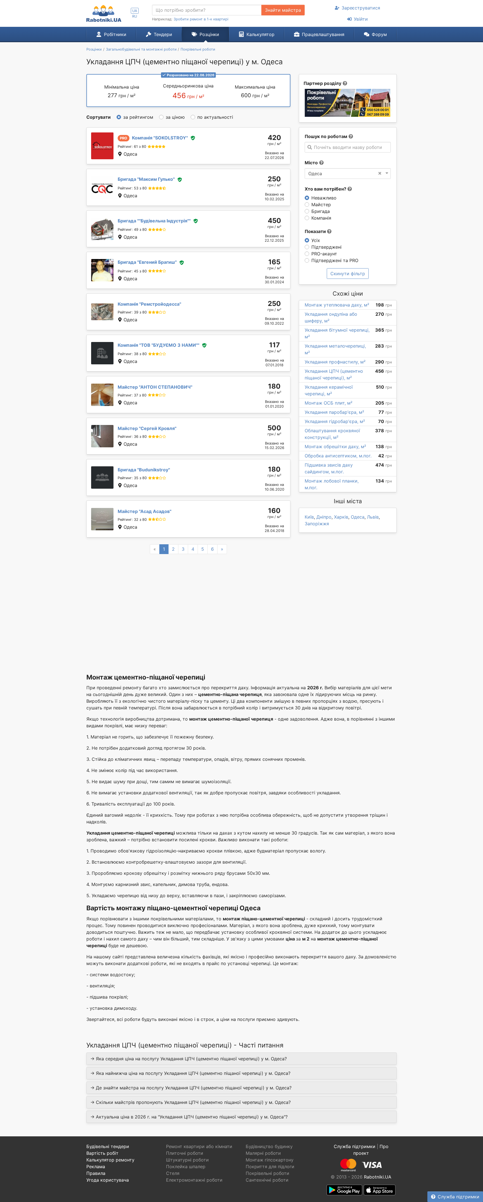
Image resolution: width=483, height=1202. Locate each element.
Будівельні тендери (107, 1146)
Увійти (361, 19)
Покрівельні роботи (267, 1173)
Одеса (357, 517)
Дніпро (324, 517)
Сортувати (98, 117)
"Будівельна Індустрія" (154, 221)
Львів (373, 517)
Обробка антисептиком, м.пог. (338, 456)
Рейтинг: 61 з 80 (132, 146)
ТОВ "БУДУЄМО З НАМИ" (158, 345)
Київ (309, 517)
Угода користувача (107, 1180)
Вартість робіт (102, 1153)
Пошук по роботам (326, 136)
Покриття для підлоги (270, 1166)
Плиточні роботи (184, 1153)
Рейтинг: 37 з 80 (132, 395)
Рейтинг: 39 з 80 (132, 312)
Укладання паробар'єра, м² (334, 412)
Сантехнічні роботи (267, 1180)
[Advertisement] (188, 606)
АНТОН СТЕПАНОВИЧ (155, 387)
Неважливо (324, 198)
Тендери (163, 34)
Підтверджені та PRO (334, 260)
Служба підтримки (458, 1196)
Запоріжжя (317, 523)
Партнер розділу (322, 83)
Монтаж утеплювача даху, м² (337, 305)
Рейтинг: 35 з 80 (132, 478)
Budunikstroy (144, 469)
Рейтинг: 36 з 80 (132, 436)
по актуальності (215, 117)
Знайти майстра (283, 10)
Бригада (320, 211)
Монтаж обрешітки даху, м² (335, 446)
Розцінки (209, 34)
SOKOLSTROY (160, 138)
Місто (311, 162)
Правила (95, 1173)
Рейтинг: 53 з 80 (132, 188)
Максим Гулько (146, 179)
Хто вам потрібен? (326, 189)
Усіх (315, 240)
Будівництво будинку (269, 1146)
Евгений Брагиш (147, 262)
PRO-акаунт (324, 253)
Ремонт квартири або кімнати (199, 1146)
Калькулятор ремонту (110, 1160)
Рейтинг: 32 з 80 (132, 519)
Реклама (95, 1166)
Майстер (321, 204)
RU (134, 16)
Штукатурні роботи (187, 1160)
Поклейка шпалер (185, 1166)
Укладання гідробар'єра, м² (335, 421)
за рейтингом (138, 117)
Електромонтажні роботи (194, 1180)
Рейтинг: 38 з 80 (132, 354)
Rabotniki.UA (377, 1177)
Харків (341, 517)
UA (134, 11)
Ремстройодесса (149, 304)
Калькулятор (260, 34)
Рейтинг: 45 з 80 (132, 271)
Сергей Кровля (147, 428)
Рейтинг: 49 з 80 (132, 229)
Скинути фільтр (347, 273)
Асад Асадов (144, 511)
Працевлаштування (323, 34)
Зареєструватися (361, 8)
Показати (316, 231)
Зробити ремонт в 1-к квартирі (201, 19)
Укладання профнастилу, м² (335, 362)
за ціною (175, 117)
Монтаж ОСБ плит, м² (328, 403)
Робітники (115, 34)
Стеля (172, 1173)
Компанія (321, 218)
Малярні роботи (263, 1153)
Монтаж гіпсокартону (269, 1160)
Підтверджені (326, 247)
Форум (379, 34)
